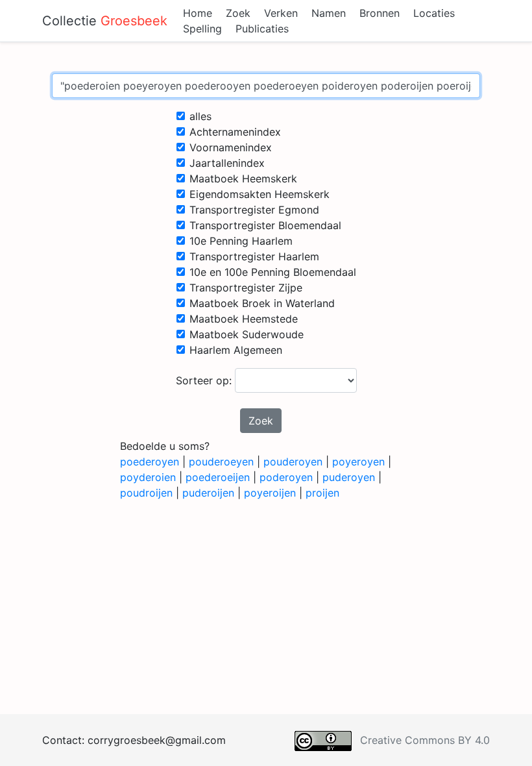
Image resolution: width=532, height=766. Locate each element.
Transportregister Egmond (254, 209)
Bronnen (379, 12)
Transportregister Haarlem (254, 256)
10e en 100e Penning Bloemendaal (272, 272)
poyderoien (148, 477)
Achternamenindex (235, 131)
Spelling (202, 28)
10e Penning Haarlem (241, 240)
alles (200, 116)
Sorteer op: (205, 380)
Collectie (104, 21)
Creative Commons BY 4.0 (425, 740)
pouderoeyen (221, 461)
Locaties (434, 12)
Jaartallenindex (227, 162)
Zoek (238, 12)
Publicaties (262, 28)
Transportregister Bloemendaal (265, 225)
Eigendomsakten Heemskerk (259, 194)
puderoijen (208, 492)
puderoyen (348, 477)
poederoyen (149, 461)
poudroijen (146, 492)
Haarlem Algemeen (235, 349)
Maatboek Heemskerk (243, 178)
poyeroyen (358, 461)
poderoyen (286, 477)
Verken (281, 12)
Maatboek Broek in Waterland (262, 303)
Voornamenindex (230, 147)
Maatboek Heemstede (243, 318)
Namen (328, 12)
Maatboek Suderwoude (246, 334)
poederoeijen (218, 477)
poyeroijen (270, 492)
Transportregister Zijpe (245, 287)
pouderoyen (292, 461)
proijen (322, 492)
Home (197, 12)
